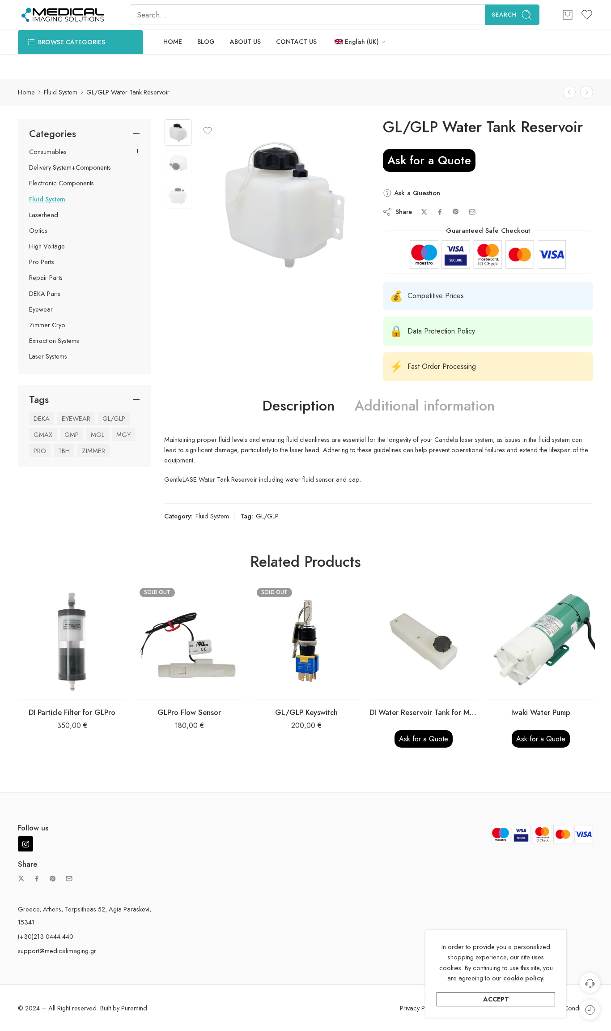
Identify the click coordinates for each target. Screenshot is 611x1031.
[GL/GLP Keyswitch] (306, 641)
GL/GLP (267, 516)
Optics (38, 230)
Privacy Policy (419, 1008)
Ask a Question (416, 193)
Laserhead (43, 214)
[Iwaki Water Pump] (541, 641)
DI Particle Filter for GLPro (72, 712)
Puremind (134, 1008)
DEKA (42, 418)
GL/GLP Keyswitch (306, 712)
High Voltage (47, 246)
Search (504, 14)
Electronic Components (61, 183)
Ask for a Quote (429, 160)
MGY (123, 434)
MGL (97, 434)
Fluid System (60, 92)
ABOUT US (245, 41)
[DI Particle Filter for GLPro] (72, 641)
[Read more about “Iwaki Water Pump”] (523, 690)
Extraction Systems (54, 340)
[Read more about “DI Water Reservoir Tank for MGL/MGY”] (406, 690)
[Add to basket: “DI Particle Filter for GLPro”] (54, 690)
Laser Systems (48, 356)
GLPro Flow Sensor (189, 712)
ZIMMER (93, 450)
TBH (64, 450)
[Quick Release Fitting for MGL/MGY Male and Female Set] (569, 92)
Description (299, 406)
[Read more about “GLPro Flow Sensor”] (171, 690)
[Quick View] (90, 690)
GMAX (43, 434)
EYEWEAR (76, 418)
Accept (496, 999)
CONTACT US (296, 41)
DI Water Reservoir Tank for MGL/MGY (423, 712)
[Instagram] (25, 843)
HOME (172, 41)
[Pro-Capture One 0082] (178, 132)
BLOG (206, 41)
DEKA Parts (44, 293)
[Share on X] (424, 212)
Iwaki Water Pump (540, 712)
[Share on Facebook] (440, 212)
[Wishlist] (207, 131)
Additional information (424, 406)
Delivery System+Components (70, 167)
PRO (40, 450)
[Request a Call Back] (590, 983)
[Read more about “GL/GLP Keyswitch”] (289, 690)
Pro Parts (41, 261)
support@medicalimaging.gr (57, 950)
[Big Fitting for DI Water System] (586, 92)
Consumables (48, 151)
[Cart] (567, 15)
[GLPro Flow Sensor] (189, 641)
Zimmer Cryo (47, 325)
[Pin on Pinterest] (455, 211)
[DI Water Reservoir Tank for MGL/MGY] (423, 641)
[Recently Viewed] (590, 1010)
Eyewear (41, 309)
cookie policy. (524, 978)
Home (26, 92)
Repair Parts (46, 277)
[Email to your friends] (472, 212)
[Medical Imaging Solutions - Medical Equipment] (62, 15)
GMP (71, 434)
